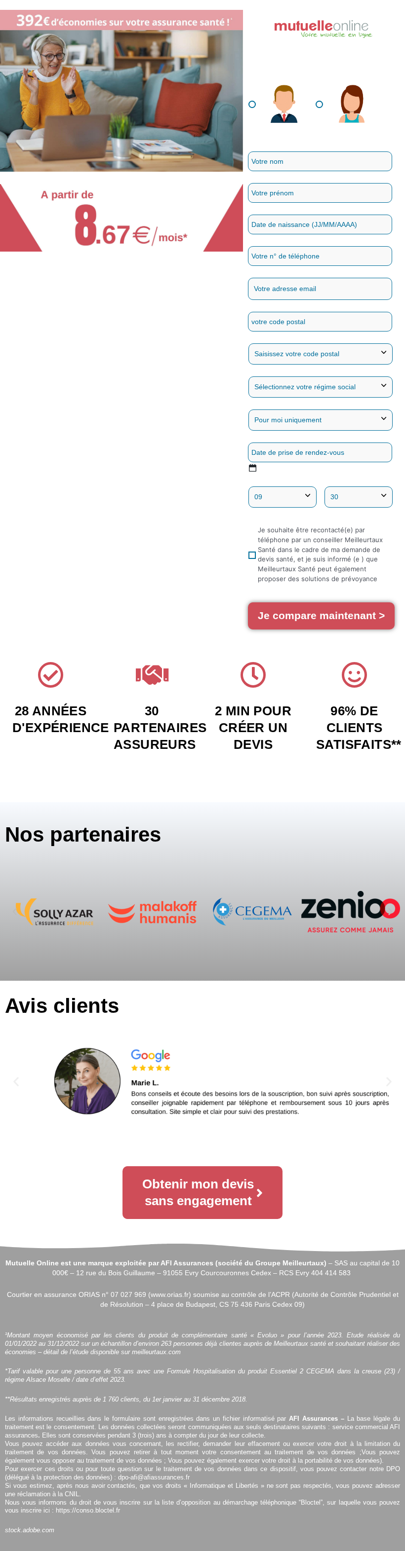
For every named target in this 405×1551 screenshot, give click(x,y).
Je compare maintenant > (321, 615)
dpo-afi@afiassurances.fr (154, 1477)
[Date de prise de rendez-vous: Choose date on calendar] (252, 468)
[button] (14, 912)
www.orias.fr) (171, 1294)
